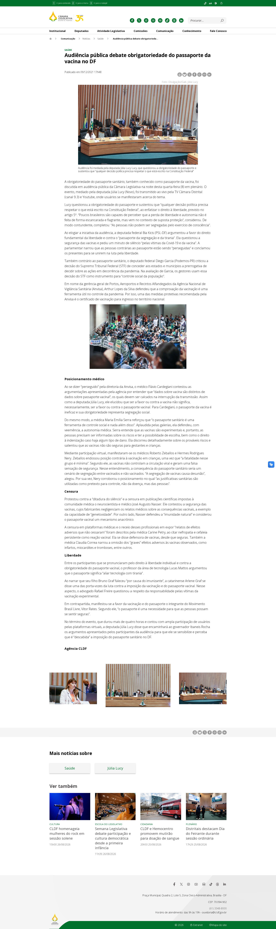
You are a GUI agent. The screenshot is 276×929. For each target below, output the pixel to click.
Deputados (81, 31)
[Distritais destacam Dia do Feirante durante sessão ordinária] (206, 806)
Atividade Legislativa (111, 31)
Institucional (57, 31)
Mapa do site (219, 925)
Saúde (68, 49)
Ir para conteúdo (61, 3)
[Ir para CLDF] (66, 16)
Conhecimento (191, 31)
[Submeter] (222, 20)
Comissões (140, 31)
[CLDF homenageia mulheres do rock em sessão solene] (70, 806)
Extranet (197, 925)
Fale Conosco (218, 31)
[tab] (57, 31)
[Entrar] (221, 3)
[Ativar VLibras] (205, 3)
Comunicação (164, 31)
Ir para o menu (80, 3)
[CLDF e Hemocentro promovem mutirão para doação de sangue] (160, 806)
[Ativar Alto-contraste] (215, 3)
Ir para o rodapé (99, 3)
